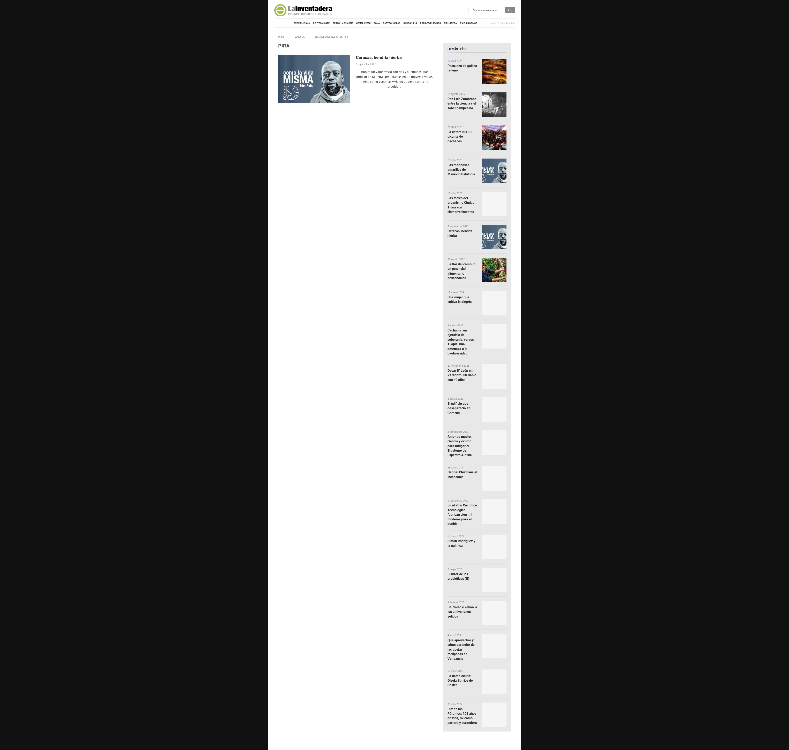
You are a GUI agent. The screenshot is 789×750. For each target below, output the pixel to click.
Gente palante (321, 23)
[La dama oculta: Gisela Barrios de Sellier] (494, 681)
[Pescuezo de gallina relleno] (494, 71)
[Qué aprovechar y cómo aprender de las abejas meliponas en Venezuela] (494, 646)
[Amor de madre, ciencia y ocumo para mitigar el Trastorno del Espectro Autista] (494, 442)
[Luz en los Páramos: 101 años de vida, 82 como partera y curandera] (494, 715)
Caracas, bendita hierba (379, 57)
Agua (377, 23)
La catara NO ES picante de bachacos (460, 136)
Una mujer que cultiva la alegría (460, 299)
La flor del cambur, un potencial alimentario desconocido (461, 271)
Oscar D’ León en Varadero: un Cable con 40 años (462, 375)
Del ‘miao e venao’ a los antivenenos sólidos (462, 611)
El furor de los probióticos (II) (458, 576)
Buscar (510, 10)
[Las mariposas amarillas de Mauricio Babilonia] (494, 171)
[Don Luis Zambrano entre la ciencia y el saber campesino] (494, 104)
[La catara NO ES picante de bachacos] (494, 137)
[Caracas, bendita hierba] (314, 79)
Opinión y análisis (343, 23)
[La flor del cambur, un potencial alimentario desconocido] (494, 270)
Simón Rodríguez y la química (461, 543)
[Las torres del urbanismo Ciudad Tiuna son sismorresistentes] (494, 204)
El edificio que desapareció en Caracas (459, 408)
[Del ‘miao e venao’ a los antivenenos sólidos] (494, 613)
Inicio (281, 36)
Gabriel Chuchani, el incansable (462, 474)
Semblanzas (363, 23)
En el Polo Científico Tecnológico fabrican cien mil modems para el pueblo (462, 514)
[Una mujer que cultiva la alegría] (494, 303)
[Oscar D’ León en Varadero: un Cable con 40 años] (494, 376)
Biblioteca (450, 23)
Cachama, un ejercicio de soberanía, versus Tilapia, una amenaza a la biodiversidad (461, 341)
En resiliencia (302, 23)
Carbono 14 (410, 23)
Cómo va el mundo (430, 23)
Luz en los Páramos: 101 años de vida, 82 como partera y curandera (462, 716)
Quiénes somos (468, 23)
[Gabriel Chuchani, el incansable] (494, 478)
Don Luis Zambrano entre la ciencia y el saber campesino (462, 103)
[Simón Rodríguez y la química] (494, 547)
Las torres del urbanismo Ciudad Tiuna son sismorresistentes (461, 205)
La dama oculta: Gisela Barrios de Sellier (460, 680)
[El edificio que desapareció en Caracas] (494, 409)
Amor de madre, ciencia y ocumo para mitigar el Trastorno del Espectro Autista (460, 446)
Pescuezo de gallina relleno (462, 68)
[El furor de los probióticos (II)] (494, 580)
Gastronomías (391, 23)
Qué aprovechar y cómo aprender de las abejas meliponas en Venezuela (461, 649)
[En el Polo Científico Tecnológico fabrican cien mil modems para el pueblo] (494, 511)
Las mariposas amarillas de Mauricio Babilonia (461, 169)
